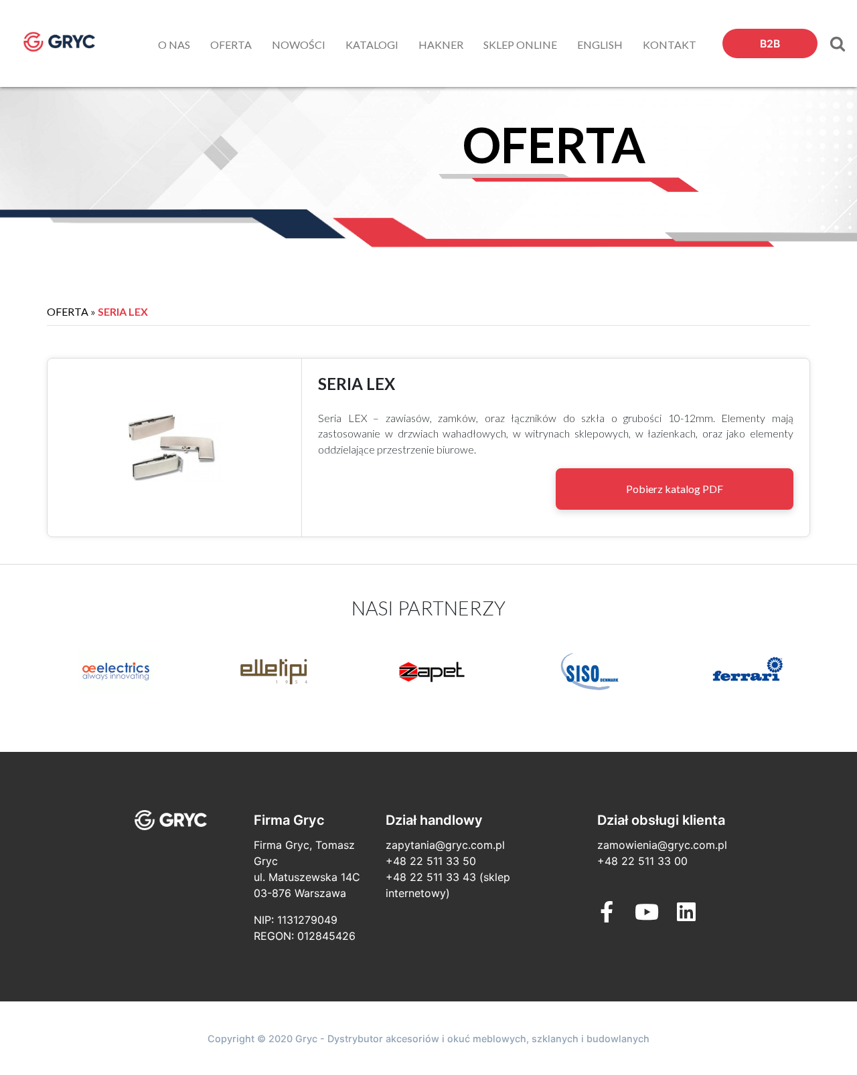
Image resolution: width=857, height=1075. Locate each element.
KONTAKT (669, 44)
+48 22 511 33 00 (642, 861)
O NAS (174, 44)
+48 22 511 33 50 (431, 861)
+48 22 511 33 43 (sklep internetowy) (448, 885)
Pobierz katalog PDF (674, 488)
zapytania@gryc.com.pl (445, 845)
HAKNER (440, 44)
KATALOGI (371, 44)
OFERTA (231, 44)
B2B (770, 43)
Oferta (67, 311)
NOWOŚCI (298, 44)
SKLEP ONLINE (520, 44)
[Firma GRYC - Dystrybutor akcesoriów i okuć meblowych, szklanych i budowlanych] (71, 41)
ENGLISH (600, 44)
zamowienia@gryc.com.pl (662, 845)
